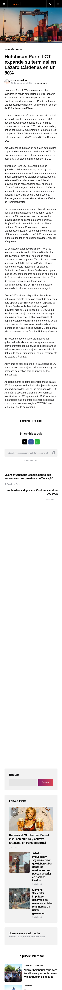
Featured (25, 421)
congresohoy (20, 80)
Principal (37, 421)
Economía (9, 49)
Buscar (14, 774)
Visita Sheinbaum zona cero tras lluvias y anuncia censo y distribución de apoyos (40, 973)
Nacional (29, 965)
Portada (19, 49)
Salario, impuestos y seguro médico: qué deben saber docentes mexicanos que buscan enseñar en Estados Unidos (42, 867)
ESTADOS (28, 986)
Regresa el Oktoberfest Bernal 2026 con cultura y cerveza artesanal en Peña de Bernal (29, 839)
